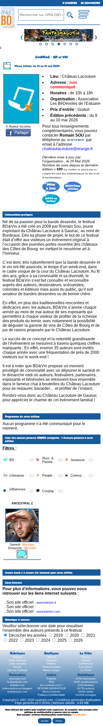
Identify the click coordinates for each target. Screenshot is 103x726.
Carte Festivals (17, 660)
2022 (13, 640)
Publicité (51, 678)
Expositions (85, 666)
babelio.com (17, 685)
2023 (29, 640)
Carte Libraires (17, 663)
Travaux (85, 657)
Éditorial (17, 657)
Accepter (44, 721)
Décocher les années (27, 635)
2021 (90, 635)
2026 (78, 640)
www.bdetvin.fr (46, 602)
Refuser (59, 721)
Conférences (85, 663)
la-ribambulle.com (17, 681)
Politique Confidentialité (51, 694)
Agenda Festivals (17, 670)
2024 (45, 640)
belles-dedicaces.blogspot (17, 688)
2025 (62, 640)
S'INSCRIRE (69, 3)
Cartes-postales (51, 666)
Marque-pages (51, 670)
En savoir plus (79, 714)
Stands (17, 666)
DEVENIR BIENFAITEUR (51, 688)
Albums (51, 657)
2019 (58, 635)
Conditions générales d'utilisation (78, 699)
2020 (74, 635)
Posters (51, 663)
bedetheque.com (17, 691)
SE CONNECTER (90, 3)
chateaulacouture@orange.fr (67, 149)
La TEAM (85, 670)
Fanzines (51, 660)
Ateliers (86, 660)
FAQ (51, 681)
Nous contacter (51, 691)
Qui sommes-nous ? (51, 685)
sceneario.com (17, 678)
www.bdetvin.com (48, 611)
